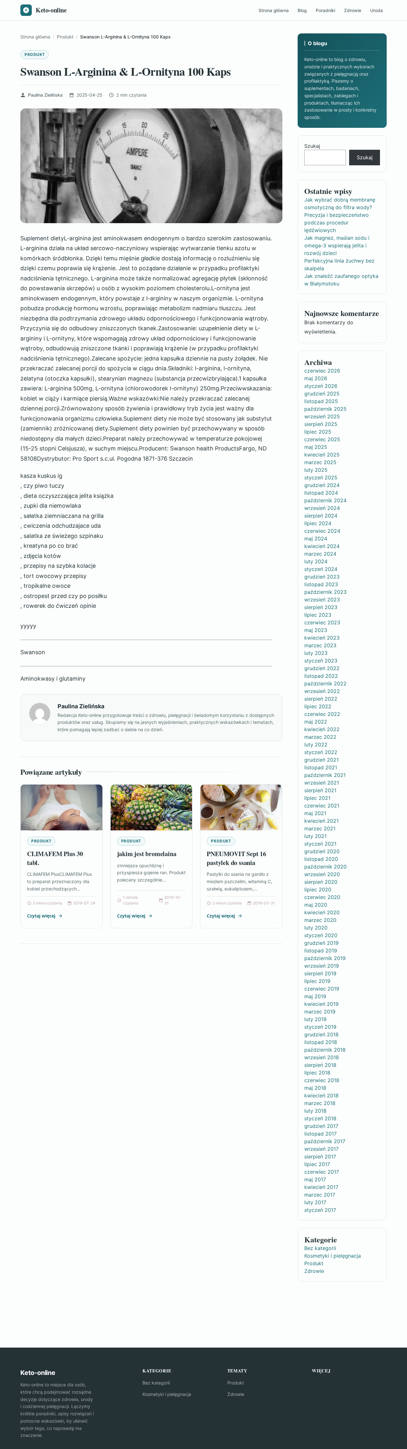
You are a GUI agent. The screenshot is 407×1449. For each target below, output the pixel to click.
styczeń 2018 (320, 1118)
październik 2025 (325, 409)
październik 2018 (325, 1050)
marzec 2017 (319, 1194)
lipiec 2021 (317, 798)
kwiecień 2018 (321, 1095)
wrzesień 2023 (322, 599)
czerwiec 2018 (321, 1080)
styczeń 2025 (320, 477)
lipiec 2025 (317, 432)
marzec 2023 (320, 645)
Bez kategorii (320, 1248)
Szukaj (312, 146)
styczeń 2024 (320, 569)
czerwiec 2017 (321, 1172)
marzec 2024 (320, 554)
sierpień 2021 (320, 790)
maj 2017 (315, 1179)
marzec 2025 (320, 462)
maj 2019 (315, 996)
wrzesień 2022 (322, 691)
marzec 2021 (319, 828)
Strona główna (274, 10)
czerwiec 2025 (322, 439)
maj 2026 (315, 378)
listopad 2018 (320, 1042)
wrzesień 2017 (321, 1149)
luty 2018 (315, 1111)
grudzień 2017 (321, 1126)
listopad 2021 (320, 767)
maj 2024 (315, 538)
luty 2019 (315, 1019)
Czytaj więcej (41, 916)
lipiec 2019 (317, 981)
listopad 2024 (321, 493)
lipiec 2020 (317, 889)
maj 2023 (315, 630)
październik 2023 (325, 592)
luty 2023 (316, 653)
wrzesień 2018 (321, 1057)
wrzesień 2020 (322, 874)
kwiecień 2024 (322, 546)
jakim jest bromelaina (146, 853)
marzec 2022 (320, 737)
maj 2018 (315, 1088)
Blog (302, 10)
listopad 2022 (321, 676)
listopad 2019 (320, 950)
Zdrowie (352, 10)
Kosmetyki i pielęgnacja (332, 1256)
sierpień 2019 (320, 973)
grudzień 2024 (322, 485)
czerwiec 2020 (322, 897)
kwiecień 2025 (322, 454)
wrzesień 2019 (321, 966)
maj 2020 (315, 905)
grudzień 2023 (322, 576)
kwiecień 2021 (321, 821)
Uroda (376, 10)
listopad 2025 (321, 401)
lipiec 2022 (317, 706)
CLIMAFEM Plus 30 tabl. (55, 858)
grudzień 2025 (322, 393)
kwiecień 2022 (322, 729)
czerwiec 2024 (322, 531)
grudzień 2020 (322, 851)
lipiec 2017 (317, 1164)
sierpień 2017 (320, 1156)
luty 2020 (316, 927)
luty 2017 (315, 1202)
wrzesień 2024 (322, 508)
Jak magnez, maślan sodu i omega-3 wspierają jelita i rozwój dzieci (336, 245)
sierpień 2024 (320, 515)
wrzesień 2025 (322, 416)
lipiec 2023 (317, 615)
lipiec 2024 (317, 523)
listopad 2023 (321, 584)
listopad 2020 (321, 859)
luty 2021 (315, 836)
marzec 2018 (319, 1103)
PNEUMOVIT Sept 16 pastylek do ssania (236, 858)
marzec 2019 (319, 1011)
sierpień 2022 (320, 699)
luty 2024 (316, 561)
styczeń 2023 (320, 660)
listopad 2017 (320, 1133)
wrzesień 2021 (321, 782)
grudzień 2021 (321, 760)
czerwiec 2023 (322, 622)
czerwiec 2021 (321, 805)
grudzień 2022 (322, 668)
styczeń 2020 (320, 935)
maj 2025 (315, 447)
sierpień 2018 (320, 1065)
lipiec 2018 (317, 1072)
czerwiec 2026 (322, 370)
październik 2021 (325, 775)
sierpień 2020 (320, 882)
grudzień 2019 (321, 943)
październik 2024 (325, 500)
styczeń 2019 (320, 1027)
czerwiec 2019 (321, 988)
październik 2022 (325, 683)
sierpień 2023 (320, 607)
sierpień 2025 (320, 424)
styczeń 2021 (320, 844)
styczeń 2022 (320, 752)
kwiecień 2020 (322, 912)
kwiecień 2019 (321, 1004)
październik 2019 (325, 958)
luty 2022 (316, 744)
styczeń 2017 (320, 1210)
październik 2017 (324, 1141)
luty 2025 (316, 470)
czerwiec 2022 (322, 714)
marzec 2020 (320, 920)
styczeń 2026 (320, 386)
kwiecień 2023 (322, 638)
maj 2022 (315, 721)
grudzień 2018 (321, 1034)
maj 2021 (315, 813)
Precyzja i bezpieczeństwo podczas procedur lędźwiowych (336, 222)
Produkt (34, 54)
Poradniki (325, 10)
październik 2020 (325, 866)
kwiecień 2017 (321, 1187)
